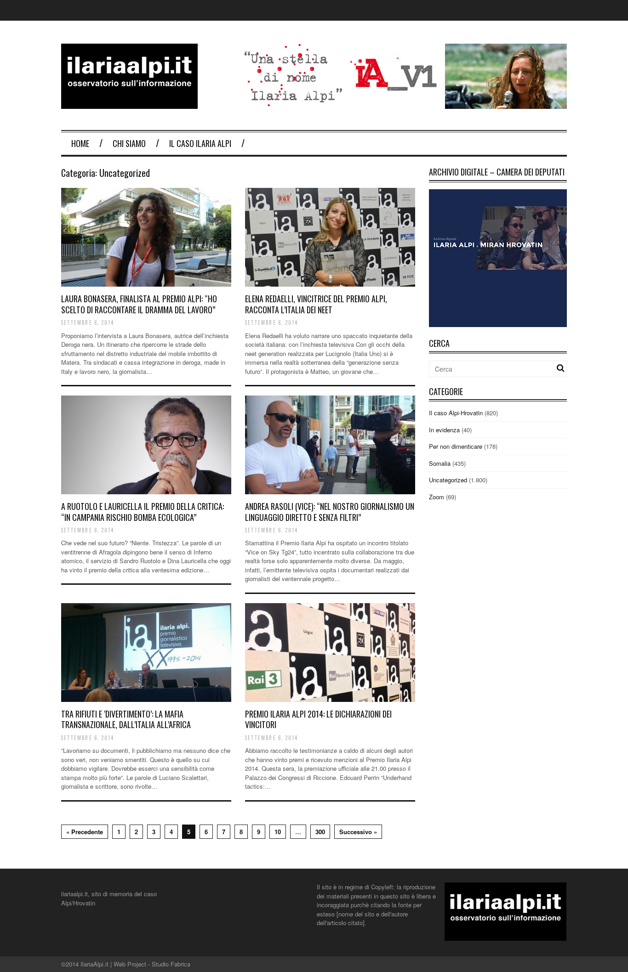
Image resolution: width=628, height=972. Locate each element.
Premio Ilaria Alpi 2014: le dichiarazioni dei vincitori (318, 719)
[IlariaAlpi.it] (129, 103)
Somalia (440, 463)
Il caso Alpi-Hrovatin (456, 412)
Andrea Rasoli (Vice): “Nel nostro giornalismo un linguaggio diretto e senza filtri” (329, 511)
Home (80, 143)
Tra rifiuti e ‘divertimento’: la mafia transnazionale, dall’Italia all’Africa (126, 719)
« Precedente (84, 831)
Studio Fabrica (171, 964)
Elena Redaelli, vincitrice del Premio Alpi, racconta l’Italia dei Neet (316, 304)
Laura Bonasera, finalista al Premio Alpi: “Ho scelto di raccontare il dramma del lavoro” (139, 304)
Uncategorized (448, 479)
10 (277, 831)
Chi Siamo (129, 143)
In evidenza (444, 429)
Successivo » (358, 831)
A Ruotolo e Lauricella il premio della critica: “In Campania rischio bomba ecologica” (142, 511)
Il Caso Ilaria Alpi (200, 143)
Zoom (436, 496)
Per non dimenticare (455, 446)
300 (320, 831)
